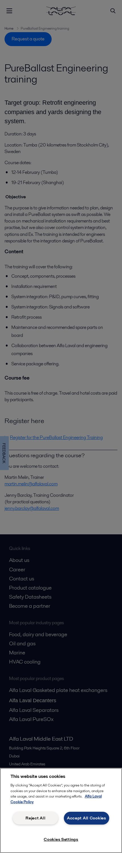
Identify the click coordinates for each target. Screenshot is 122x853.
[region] (61, 810)
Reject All (35, 818)
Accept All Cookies (86, 818)
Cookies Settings (61, 839)
